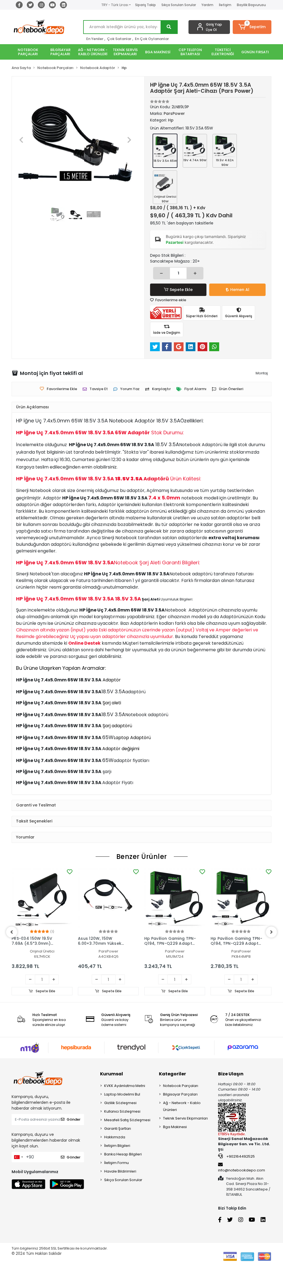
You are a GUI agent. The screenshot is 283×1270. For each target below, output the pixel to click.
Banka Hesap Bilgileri (123, 1154)
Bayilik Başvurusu (251, 4)
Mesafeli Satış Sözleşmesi (127, 1120)
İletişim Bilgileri (117, 1145)
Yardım (207, 4)
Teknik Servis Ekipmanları (185, 1118)
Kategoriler (172, 1074)
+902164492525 (240, 1156)
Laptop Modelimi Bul (122, 1094)
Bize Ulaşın (230, 1074)
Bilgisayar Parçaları (180, 1094)
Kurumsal (111, 1074)
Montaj (262, 373)
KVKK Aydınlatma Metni (124, 1085)
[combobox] (18, 1157)
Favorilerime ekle (170, 300)
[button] (252, 27)
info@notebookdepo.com (241, 1170)
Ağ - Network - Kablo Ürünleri (182, 1106)
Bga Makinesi (175, 1126)
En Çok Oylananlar (152, 38)
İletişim (225, 4)
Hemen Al (239, 289)
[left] (12, 932)
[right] (271, 932)
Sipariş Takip (145, 4)
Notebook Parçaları (180, 1085)
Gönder (73, 1119)
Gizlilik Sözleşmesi (120, 1102)
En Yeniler (94, 38)
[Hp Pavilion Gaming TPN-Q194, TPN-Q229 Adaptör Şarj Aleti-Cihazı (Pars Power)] (174, 898)
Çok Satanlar (119, 38)
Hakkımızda (114, 1137)
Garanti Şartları (117, 1128)
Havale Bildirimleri (120, 1171)
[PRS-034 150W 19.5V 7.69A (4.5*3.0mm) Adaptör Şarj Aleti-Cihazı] (42, 898)
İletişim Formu (116, 1162)
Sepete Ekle (181, 289)
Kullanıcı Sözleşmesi (122, 1111)
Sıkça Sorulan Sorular (178, 4)
